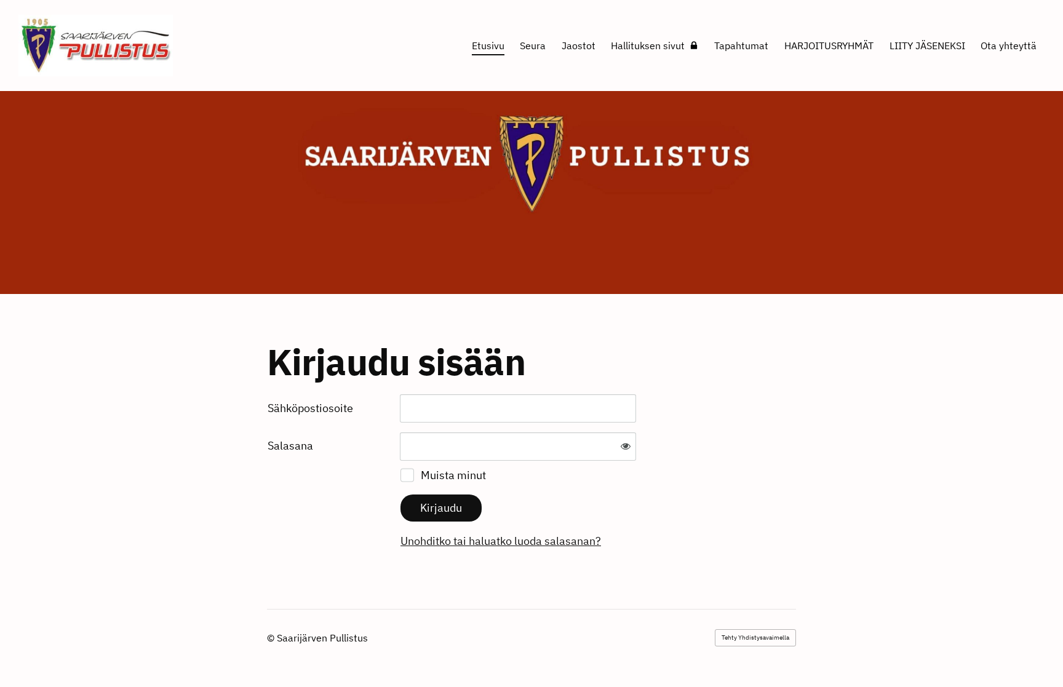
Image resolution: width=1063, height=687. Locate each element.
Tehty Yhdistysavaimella (755, 637)
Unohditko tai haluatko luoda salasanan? (500, 541)
